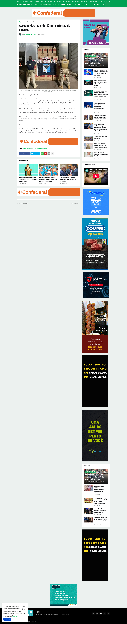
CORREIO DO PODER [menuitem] (45, 4)
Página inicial (22, 21)
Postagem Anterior (23, 203)
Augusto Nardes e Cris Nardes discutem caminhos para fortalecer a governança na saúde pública (101, 106)
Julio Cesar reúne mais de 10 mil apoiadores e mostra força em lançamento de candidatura (101, 72)
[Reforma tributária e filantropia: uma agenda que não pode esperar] (88, 154)
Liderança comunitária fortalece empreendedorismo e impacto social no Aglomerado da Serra (99, 489)
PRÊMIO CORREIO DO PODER (36, 1)
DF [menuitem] (94, 4)
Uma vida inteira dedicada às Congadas (100, 137)
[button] (103, 4)
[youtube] (109, 1)
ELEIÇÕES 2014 (84, 1)
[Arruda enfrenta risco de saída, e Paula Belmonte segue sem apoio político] (88, 117)
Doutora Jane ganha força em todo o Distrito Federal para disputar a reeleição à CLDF (100, 520)
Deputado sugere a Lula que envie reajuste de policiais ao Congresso (68, 179)
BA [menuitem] (90, 4)
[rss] (108, 613)
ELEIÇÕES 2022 (48, 1)
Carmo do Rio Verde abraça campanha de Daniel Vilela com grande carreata (94, 61)
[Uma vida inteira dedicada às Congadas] (88, 138)
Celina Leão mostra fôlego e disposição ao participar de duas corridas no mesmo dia (48, 179)
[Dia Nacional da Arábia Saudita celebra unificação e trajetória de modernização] (28, 170)
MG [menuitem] (86, 4)
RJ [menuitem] (79, 4)
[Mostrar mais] (52, 153)
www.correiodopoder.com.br (40, 148)
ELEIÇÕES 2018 (66, 1)
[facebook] (101, 1)
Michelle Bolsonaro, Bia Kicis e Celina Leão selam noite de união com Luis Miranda (100, 83)
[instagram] (106, 1)
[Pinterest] (45, 153)
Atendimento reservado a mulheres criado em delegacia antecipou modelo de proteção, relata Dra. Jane (101, 94)
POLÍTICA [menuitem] (69, 4)
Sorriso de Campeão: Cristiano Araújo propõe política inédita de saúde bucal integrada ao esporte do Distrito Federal (100, 127)
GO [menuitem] (98, 4)
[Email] (49, 153)
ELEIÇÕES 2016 (75, 1)
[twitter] (104, 1)
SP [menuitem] (75, 4)
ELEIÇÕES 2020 (57, 1)
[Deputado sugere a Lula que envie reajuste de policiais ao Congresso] (69, 170)
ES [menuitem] (82, 4)
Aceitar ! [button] (7, 619)
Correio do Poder (24, 4)
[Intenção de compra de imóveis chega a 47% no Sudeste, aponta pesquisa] (88, 146)
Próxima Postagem (74, 203)
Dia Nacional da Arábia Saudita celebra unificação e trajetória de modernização (28, 179)
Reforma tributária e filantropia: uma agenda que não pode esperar (101, 154)
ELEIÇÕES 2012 (93, 1)
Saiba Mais (15, 616)
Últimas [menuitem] (55, 4)
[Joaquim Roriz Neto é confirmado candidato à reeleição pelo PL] (88, 511)
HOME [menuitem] (36, 4)
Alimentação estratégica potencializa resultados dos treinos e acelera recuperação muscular (101, 501)
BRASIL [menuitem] (63, 4)
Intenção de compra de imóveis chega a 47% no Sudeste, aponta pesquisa (100, 145)
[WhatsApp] (42, 153)
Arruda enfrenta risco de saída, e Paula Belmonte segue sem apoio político (100, 117)
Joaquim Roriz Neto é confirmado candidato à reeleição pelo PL (100, 510)
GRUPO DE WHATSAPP (22, 1)
